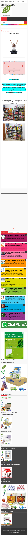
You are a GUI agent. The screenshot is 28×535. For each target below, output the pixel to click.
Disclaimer (18, 1)
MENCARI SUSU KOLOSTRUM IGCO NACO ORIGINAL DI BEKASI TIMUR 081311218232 (13, 270)
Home (2, 26)
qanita (23, 1)
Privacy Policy (12, 1)
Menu (4, 19)
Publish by (18, 530)
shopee (6, 1)
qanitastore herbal (8, 5)
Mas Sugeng (22, 530)
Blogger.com (16, 532)
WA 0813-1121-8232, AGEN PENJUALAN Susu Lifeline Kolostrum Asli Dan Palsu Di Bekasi (14, 280)
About (2, 1)
